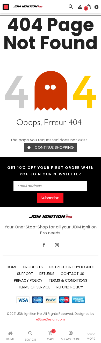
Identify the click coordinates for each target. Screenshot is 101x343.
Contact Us (72, 273)
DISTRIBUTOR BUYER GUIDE (72, 267)
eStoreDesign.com (50, 319)
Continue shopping (54, 147)
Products (33, 267)
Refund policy (69, 287)
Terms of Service (34, 287)
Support (25, 273)
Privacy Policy (28, 280)
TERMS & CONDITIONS (68, 280)
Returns (46, 273)
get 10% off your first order (43, 168)
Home (12, 267)
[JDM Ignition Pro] (50, 216)
